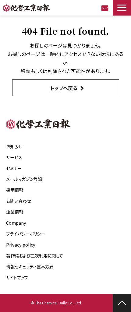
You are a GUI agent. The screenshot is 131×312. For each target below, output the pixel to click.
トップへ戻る (63, 88)
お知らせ (14, 146)
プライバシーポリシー (25, 233)
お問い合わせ (105, 8)
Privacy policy (20, 244)
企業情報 (14, 212)
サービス (14, 157)
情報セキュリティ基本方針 (30, 266)
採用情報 (14, 190)
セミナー (14, 168)
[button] (122, 8)
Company (16, 222)
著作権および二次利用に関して (34, 255)
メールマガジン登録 (24, 179)
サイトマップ (17, 277)
